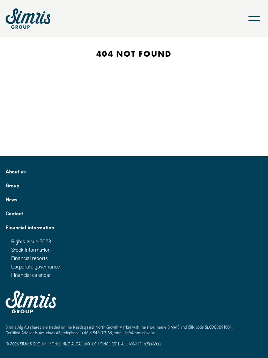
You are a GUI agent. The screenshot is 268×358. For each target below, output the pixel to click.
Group (12, 185)
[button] (254, 18)
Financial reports (29, 258)
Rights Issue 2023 (31, 241)
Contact (14, 213)
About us (16, 171)
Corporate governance (35, 266)
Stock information (31, 249)
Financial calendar (31, 275)
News (11, 199)
